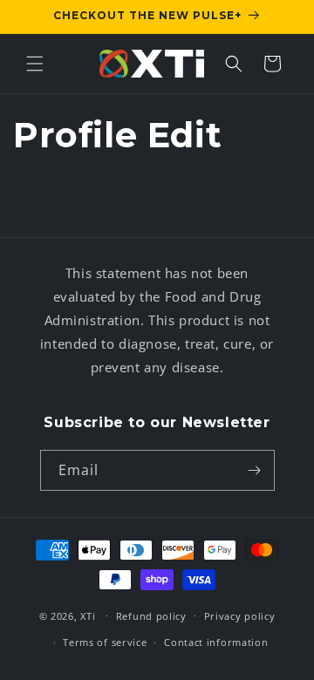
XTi (87, 615)
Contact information (216, 642)
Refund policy (151, 615)
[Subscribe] (255, 470)
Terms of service (105, 642)
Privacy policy (240, 615)
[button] (35, 63)
